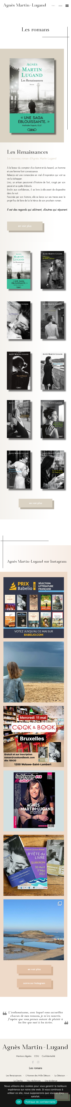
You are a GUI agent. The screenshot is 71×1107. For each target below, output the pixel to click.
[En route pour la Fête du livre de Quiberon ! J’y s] (33, 865)
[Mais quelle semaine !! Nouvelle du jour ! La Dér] (33, 607)
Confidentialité (48, 1056)
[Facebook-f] (33, 1062)
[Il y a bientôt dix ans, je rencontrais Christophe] (33, 800)
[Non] (61, 1096)
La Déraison (59, 1075)
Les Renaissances (13, 1075)
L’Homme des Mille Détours (38, 1075)
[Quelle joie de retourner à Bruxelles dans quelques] (33, 736)
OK (19, 1101)
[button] (67, 5)
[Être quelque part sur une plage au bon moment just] (33, 672)
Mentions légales (23, 1056)
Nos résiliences (33, 1080)
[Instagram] (38, 1062)
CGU (36, 1056)
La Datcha (18, 1080)
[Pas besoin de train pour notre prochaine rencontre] (33, 929)
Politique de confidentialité (40, 1101)
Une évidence (51, 1080)
